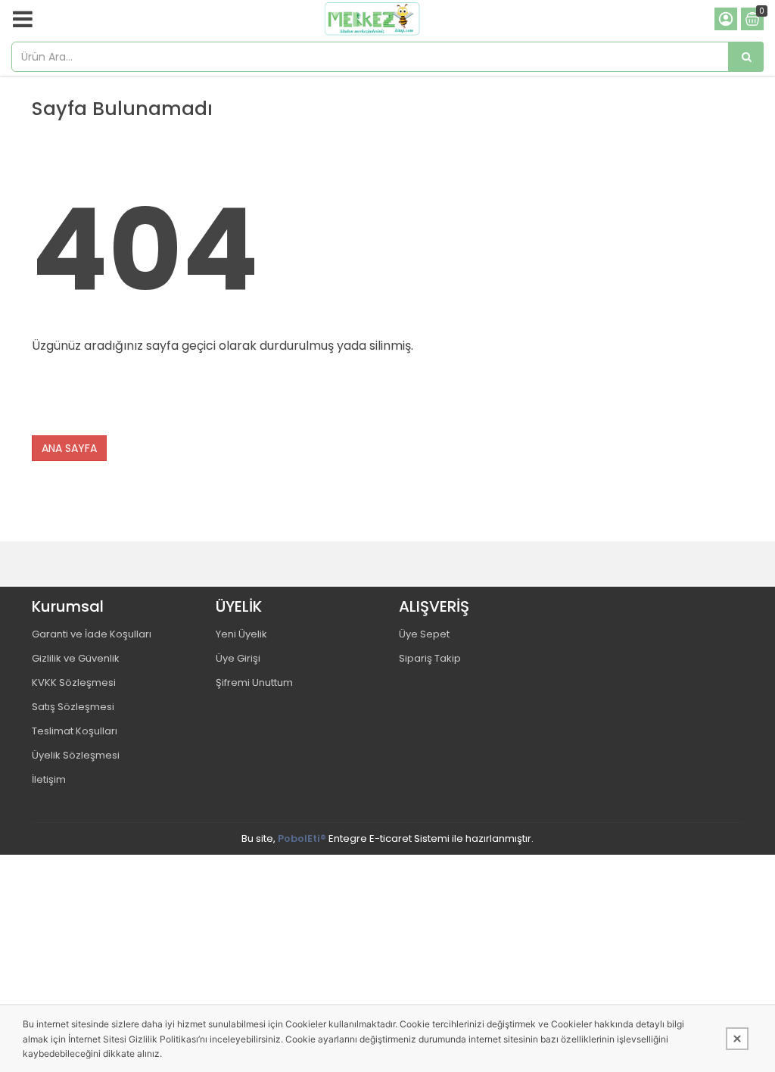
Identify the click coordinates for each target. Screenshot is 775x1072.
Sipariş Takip (430, 658)
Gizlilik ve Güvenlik (76, 658)
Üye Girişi (238, 658)
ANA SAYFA (69, 448)
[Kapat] (737, 1038)
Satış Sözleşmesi (73, 707)
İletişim (49, 779)
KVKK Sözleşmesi (74, 682)
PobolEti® (302, 838)
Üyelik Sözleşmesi (76, 755)
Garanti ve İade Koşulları (91, 634)
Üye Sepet (424, 634)
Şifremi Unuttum (254, 682)
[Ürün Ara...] (746, 57)
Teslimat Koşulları (74, 731)
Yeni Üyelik (241, 634)
